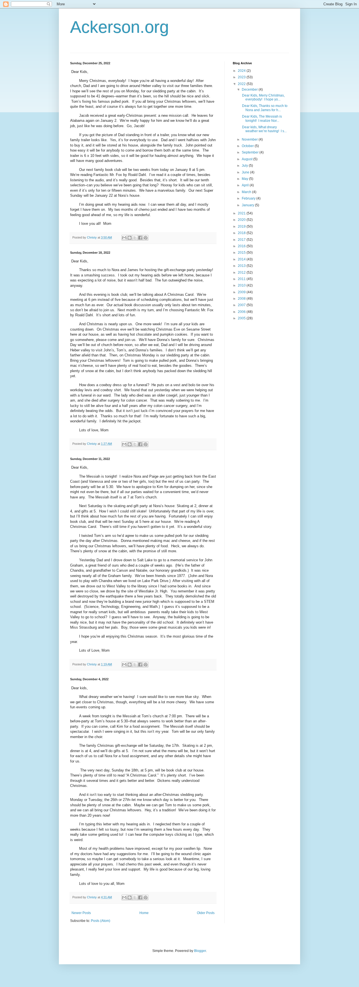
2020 (242, 220)
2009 (242, 292)
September (250, 152)
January (248, 205)
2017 (242, 240)
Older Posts (206, 913)
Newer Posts (81, 913)
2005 (242, 318)
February (249, 198)
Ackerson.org (119, 27)
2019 (242, 226)
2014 (242, 259)
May (245, 179)
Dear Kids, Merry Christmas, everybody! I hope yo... (263, 97)
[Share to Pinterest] (145, 238)
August (247, 159)
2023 (242, 77)
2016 (242, 246)
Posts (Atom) (100, 921)
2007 (242, 305)
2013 (242, 266)
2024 (242, 71)
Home (144, 913)
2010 (242, 285)
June (246, 172)
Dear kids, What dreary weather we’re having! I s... (264, 129)
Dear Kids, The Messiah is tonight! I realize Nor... (261, 118)
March (247, 192)
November (250, 139)
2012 (242, 272)
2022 (242, 84)
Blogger (200, 951)
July (245, 166)
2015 (242, 253)
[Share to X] (135, 238)
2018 (242, 233)
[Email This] (124, 238)
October (248, 146)
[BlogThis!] (129, 238)
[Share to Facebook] (140, 238)
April (246, 185)
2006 (242, 312)
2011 (242, 279)
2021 (242, 213)
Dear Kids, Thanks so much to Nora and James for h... (264, 108)
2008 (242, 299)
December (250, 89)
